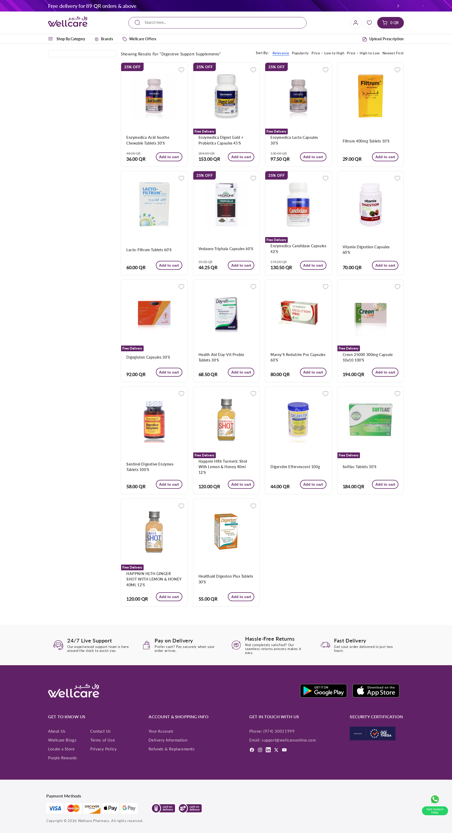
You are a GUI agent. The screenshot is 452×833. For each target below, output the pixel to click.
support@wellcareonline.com (289, 740)
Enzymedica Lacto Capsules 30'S (294, 140)
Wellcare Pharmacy (93, 821)
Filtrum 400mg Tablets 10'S (366, 141)
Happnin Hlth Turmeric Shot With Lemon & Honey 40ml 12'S (223, 467)
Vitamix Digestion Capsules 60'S (366, 250)
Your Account (161, 731)
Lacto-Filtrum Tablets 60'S (149, 250)
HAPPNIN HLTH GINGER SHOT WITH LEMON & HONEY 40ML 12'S (154, 579)
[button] (398, 5)
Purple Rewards (62, 757)
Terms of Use (102, 740)
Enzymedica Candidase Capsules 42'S (298, 249)
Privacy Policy (103, 748)
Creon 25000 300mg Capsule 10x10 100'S (368, 357)
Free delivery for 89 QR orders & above (92, 6)
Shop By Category (70, 39)
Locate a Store (61, 748)
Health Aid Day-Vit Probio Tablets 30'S (221, 357)
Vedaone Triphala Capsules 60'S (226, 248)
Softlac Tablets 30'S (360, 466)
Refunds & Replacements (172, 748)
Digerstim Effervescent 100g (295, 466)
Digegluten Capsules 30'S (148, 357)
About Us (57, 731)
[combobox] (217, 22)
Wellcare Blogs (62, 740)
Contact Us (100, 731)
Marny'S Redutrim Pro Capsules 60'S (297, 357)
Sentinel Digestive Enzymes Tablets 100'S (150, 467)
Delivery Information (168, 740)
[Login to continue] (181, 69)
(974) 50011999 (279, 731)
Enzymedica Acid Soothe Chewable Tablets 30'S (147, 140)
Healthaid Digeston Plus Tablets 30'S (226, 579)
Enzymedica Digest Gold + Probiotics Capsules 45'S (221, 140)
